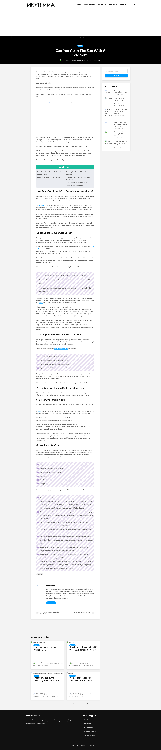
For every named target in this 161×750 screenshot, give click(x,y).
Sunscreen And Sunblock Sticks (77, 182)
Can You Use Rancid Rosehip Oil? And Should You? (120, 133)
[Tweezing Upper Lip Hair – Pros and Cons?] (38, 642)
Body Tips (72, 676)
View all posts (51, 602)
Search (116, 75)
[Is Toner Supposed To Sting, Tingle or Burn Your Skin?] (109, 142)
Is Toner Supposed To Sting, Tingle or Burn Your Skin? (120, 143)
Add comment (87, 60)
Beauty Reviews (89, 4)
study (41, 302)
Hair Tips (72, 645)
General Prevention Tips (75, 185)
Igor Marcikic (65, 60)
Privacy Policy (88, 727)
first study (42, 205)
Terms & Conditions (90, 735)
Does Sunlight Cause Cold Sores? (48, 177)
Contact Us (113, 4)
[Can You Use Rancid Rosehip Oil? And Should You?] (109, 133)
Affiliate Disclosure (90, 731)
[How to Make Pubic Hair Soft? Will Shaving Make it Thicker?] (70, 642)
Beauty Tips (102, 4)
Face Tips (80, 45)
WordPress (93, 745)
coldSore (39, 574)
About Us (123, 4)
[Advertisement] (80, 23)
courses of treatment (61, 348)
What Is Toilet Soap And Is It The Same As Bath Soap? (82, 679)
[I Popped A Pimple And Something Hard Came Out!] (47, 673)
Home (79, 4)
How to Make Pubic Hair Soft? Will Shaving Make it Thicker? (83, 648)
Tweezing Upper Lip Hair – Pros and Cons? (45, 648)
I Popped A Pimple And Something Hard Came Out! (46, 679)
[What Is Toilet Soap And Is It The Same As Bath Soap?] (70, 673)
